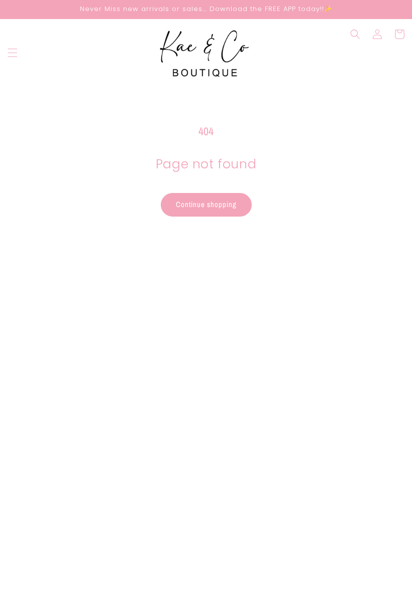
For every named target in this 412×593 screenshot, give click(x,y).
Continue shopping (206, 204)
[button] (13, 53)
